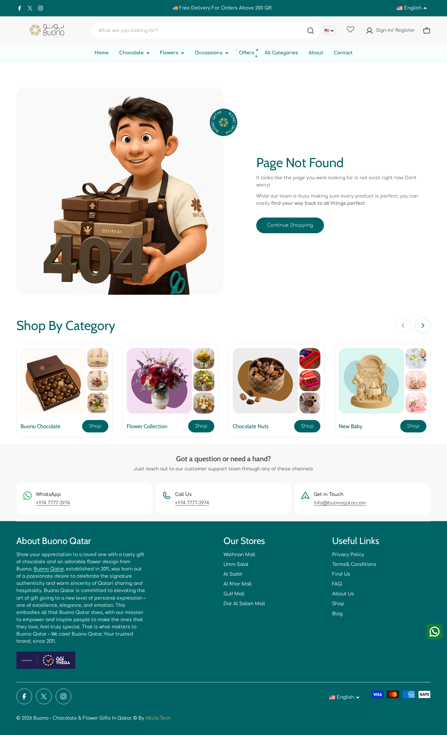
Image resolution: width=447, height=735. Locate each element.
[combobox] (205, 31)
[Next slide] (423, 325)
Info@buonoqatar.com (340, 502)
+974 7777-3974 (53, 502)
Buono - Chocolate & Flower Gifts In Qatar (82, 718)
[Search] (310, 31)
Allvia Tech (158, 718)
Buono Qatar (48, 569)
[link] (97, 358)
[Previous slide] (403, 325)
